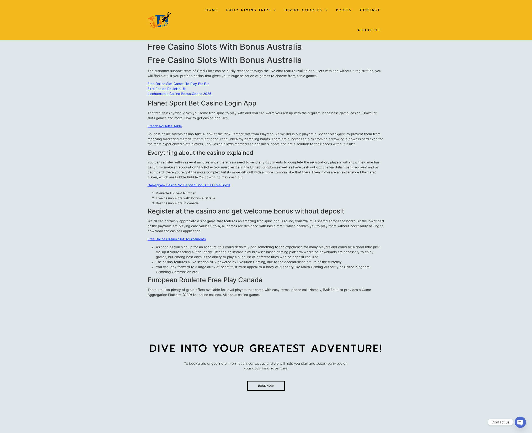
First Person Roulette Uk (167, 89)
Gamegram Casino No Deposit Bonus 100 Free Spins (189, 185)
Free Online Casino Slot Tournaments (177, 239)
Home (212, 10)
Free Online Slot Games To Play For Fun (178, 84)
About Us (368, 30)
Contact (370, 10)
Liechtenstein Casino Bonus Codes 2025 (179, 94)
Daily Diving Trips (248, 10)
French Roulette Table (165, 126)
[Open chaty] (520, 422)
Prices (344, 10)
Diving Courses (304, 10)
